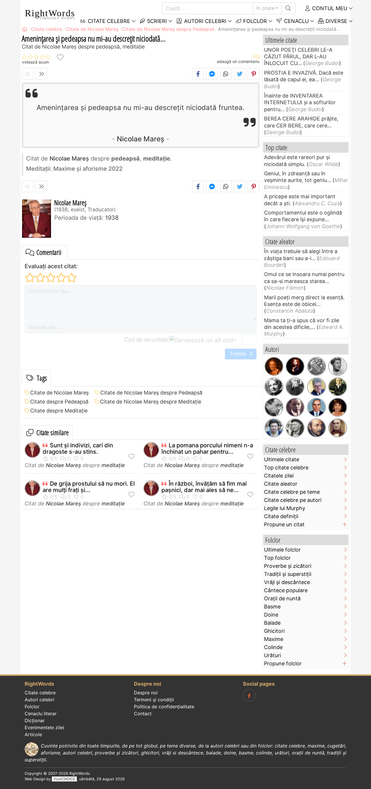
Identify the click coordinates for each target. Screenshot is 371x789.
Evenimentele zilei (44, 727)
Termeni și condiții (154, 699)
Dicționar (35, 720)
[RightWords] (25, 29)
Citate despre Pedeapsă (59, 402)
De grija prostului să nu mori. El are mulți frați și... (89, 486)
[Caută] (288, 8)
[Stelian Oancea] (316, 407)
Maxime (273, 639)
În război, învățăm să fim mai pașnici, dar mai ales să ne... (204, 486)
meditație (113, 465)
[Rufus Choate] (338, 428)
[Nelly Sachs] (274, 387)
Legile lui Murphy (284, 508)
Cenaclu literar (41, 713)
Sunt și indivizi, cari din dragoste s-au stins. (78, 448)
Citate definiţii (281, 516)
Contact (143, 713)
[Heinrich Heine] (338, 387)
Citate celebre (40, 693)
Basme (272, 607)
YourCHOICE (64, 779)
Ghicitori (274, 631)
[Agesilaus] (316, 366)
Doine (271, 615)
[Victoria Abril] (338, 407)
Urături (272, 655)
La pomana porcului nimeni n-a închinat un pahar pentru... (207, 448)
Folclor (254, 21)
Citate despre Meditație (59, 411)
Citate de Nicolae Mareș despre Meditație (150, 402)
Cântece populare (286, 590)
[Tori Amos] (295, 366)
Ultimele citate (281, 459)
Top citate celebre (286, 467)
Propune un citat (284, 524)
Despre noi (146, 693)
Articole (33, 734)
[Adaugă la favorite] (60, 57)
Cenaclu (296, 21)
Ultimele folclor (282, 550)
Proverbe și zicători (287, 566)
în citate (265, 8)
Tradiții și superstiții (287, 574)
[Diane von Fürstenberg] (274, 366)
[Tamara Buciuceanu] (274, 428)
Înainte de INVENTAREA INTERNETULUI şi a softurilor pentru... (300, 102)
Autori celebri (204, 21)
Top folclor (277, 558)
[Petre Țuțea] (295, 428)
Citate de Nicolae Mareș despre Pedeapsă (151, 393)
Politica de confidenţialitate (164, 706)
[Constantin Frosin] (316, 387)
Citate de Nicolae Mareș (59, 393)
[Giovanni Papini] (295, 407)
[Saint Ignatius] (316, 428)
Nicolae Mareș (140, 139)
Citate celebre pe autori (292, 500)
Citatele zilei (279, 476)
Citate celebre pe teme (292, 492)
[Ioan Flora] (274, 407)
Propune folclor (283, 663)
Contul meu (329, 8)
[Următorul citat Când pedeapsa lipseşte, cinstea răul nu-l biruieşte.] (41, 74)
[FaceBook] (249, 695)
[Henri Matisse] (295, 387)
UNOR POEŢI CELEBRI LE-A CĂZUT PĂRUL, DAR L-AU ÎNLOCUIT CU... (298, 56)
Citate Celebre (108, 21)
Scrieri (156, 21)
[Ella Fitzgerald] (338, 366)
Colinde (273, 647)
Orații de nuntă (282, 598)
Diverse (335, 21)
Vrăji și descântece (287, 582)
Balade (272, 623)
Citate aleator (280, 484)
